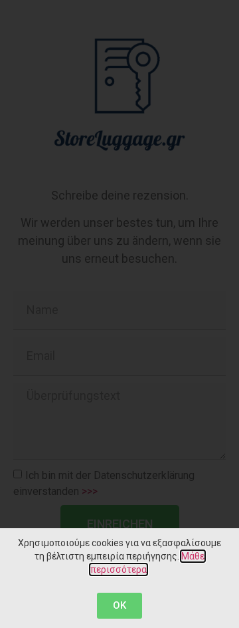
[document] (119, 314)
